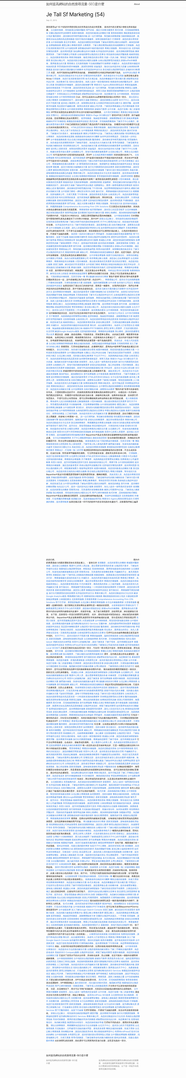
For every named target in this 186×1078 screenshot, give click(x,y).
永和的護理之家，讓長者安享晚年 (80, 763)
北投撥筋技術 (114, 934)
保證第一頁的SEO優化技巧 (83, 234)
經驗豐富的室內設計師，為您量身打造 (99, 94)
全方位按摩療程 (87, 1001)
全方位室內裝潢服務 (119, 377)
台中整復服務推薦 (58, 139)
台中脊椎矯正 (65, 721)
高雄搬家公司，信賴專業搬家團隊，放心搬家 (83, 733)
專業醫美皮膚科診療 (97, 712)
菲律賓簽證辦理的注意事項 (85, 301)
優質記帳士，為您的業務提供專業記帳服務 (72, 304)
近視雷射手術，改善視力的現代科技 (123, 291)
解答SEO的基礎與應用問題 (91, 690)
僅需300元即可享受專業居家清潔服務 (74, 431)
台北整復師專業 (91, 638)
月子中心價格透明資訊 (82, 438)
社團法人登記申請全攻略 (95, 352)
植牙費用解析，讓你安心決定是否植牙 (107, 209)
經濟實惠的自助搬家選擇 (109, 145)
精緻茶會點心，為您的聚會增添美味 (79, 322)
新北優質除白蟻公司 (107, 721)
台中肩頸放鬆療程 (108, 404)
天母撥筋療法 (108, 246)
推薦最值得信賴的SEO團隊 (87, 136)
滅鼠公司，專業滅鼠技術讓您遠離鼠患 (97, 252)
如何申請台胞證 (130, 72)
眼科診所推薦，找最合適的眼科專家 (73, 845)
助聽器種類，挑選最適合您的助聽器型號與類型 (115, 575)
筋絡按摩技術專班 (80, 839)
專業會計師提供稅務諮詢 (112, 264)
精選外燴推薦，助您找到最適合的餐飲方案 (91, 33)
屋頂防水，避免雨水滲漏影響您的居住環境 (95, 407)
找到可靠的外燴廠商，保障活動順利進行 (93, 39)
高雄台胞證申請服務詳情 (99, 237)
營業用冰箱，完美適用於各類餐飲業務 (86, 489)
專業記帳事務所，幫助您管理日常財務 (99, 480)
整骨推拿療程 (117, 33)
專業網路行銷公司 (75, 596)
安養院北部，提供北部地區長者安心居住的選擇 (104, 757)
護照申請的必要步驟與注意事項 (102, 891)
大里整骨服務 (130, 602)
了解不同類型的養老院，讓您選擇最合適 (92, 224)
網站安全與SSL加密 (86, 191)
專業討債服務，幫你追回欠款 (118, 48)
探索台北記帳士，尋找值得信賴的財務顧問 (118, 218)
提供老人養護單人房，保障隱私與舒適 (78, 103)
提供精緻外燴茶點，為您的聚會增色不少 (93, 830)
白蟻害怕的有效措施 (98, 934)
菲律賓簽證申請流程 (107, 301)
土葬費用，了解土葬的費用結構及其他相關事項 (103, 45)
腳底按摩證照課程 (61, 170)
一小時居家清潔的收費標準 (104, 587)
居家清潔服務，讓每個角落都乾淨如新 (66, 638)
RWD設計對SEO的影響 (118, 270)
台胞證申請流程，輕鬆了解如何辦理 (99, 705)
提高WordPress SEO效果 (98, 995)
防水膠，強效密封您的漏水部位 (91, 855)
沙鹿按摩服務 (114, 672)
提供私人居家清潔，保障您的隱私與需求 (69, 148)
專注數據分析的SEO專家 (97, 276)
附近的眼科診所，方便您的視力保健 (108, 425)
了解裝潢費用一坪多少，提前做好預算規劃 (78, 243)
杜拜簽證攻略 (55, 785)
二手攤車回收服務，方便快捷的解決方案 (64, 282)
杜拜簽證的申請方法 (93, 69)
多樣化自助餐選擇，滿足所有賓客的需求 (106, 419)
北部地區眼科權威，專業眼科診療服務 (97, 331)
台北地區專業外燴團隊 (103, 154)
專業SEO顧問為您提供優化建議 (89, 760)
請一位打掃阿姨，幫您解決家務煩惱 (104, 36)
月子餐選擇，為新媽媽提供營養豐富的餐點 (68, 316)
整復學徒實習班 (86, 468)
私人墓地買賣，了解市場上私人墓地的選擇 (88, 444)
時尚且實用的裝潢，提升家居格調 (70, 158)
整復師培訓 (68, 182)
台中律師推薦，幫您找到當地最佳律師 (112, 620)
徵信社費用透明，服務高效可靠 (73, 419)
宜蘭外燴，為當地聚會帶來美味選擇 (115, 623)
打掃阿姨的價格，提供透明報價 (125, 897)
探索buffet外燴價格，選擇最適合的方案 (119, 608)
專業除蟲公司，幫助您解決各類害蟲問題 (77, 249)
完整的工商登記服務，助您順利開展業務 (75, 961)
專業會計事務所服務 (117, 937)
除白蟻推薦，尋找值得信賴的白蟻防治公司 (72, 492)
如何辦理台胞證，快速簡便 (86, 867)
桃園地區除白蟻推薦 (93, 596)
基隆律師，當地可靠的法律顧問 (115, 925)
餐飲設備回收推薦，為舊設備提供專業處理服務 (95, 343)
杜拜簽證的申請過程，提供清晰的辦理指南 (115, 51)
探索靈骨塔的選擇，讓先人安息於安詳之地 (105, 709)
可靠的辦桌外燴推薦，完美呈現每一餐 (68, 276)
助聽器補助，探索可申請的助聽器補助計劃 (84, 368)
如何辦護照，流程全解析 (94, 727)
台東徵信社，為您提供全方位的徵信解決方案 (66, 949)
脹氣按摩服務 (132, 118)
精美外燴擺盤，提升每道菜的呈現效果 (66, 730)
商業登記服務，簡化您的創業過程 (84, 699)
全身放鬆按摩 (65, 864)
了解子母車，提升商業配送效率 (119, 642)
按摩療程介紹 (67, 849)
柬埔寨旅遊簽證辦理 (78, 273)
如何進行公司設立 (125, 282)
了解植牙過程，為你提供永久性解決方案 (93, 142)
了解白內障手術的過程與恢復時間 (102, 161)
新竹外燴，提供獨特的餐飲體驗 (87, 246)
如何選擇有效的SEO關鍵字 (113, 228)
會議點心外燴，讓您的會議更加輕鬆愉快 (117, 240)
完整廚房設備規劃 (68, 632)
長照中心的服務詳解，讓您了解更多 (88, 642)
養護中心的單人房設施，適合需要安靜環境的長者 (91, 565)
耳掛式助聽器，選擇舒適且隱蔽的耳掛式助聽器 (74, 1019)
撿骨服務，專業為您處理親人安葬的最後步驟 (106, 298)
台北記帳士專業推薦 (128, 681)
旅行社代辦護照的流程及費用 (101, 167)
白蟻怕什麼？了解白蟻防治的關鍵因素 (113, 827)
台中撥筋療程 (52, 666)
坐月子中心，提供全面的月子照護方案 (72, 635)
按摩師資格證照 (90, 383)
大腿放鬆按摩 (132, 596)
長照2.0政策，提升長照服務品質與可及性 (69, 462)
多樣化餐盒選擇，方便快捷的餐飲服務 (113, 322)
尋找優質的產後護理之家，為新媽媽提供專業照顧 (102, 919)
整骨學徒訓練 (71, 212)
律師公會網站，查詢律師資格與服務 (121, 212)
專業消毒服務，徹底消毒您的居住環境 (86, 57)
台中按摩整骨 (77, 389)
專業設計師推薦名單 (66, 240)
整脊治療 (80, 870)
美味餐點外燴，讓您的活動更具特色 (77, 1031)
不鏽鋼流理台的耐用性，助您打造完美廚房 (119, 754)
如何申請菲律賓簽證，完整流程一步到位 (118, 136)
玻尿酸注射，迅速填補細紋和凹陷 (86, 498)
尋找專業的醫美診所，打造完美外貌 (62, 690)
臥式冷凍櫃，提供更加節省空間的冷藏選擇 (82, 903)
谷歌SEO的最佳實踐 (121, 422)
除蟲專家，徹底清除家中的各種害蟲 (115, 785)
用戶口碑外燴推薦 (100, 492)
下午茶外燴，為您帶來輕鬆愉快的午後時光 (111, 188)
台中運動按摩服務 (75, 352)
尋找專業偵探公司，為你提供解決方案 (80, 145)
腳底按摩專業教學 (106, 842)
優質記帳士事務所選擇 (72, 45)
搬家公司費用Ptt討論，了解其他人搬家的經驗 (104, 133)
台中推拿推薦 (102, 374)
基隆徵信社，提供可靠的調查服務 (123, 687)
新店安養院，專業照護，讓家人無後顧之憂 (105, 976)
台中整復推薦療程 (122, 215)
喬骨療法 (71, 63)
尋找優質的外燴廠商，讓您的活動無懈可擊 (74, 84)
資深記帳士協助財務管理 (122, 849)
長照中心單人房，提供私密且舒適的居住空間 (103, 751)
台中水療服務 (55, 228)
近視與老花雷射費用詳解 (57, 221)
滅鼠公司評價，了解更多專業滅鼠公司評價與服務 (112, 106)
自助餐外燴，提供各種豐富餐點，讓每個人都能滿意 (94, 998)
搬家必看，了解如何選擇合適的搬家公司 (64, 757)
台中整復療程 (69, 91)
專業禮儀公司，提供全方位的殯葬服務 (122, 279)
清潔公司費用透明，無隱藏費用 (96, 897)
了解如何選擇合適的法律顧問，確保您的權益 (100, 483)
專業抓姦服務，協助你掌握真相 (104, 635)
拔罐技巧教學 (101, 109)
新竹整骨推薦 (75, 809)
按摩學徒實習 (129, 760)
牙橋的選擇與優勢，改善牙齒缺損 (66, 477)
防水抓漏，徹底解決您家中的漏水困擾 (76, 666)
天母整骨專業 (123, 343)
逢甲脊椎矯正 (102, 973)
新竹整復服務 (98, 431)
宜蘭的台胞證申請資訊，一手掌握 (111, 916)
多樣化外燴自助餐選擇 (72, 745)
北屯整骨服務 (82, 63)
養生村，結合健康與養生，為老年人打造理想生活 (112, 325)
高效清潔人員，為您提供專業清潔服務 (89, 447)
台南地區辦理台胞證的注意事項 (91, 54)
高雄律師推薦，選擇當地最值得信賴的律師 (111, 568)
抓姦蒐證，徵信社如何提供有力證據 (110, 66)
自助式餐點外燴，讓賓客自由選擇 (86, 380)
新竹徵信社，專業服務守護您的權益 (75, 587)
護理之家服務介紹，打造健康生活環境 (76, 970)
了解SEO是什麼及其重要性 (117, 170)
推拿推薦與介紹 (92, 441)
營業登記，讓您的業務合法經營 (104, 100)
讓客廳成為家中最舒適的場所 (91, 48)
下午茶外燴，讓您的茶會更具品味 (76, 88)
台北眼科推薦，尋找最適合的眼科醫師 (68, 30)
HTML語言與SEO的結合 (82, 127)
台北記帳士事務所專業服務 (93, 602)
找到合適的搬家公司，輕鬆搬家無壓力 (90, 967)
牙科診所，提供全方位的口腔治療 (119, 368)
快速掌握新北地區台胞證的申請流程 (91, 687)
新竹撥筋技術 (90, 657)
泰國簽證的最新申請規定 (78, 121)
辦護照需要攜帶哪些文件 (118, 91)
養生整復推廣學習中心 (104, 1031)
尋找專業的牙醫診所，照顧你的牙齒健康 (67, 298)
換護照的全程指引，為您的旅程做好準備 (85, 1022)
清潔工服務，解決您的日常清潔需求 (69, 264)
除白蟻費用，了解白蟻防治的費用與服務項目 (83, 654)
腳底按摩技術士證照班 (56, 900)
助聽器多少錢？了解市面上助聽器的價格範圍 (73, 575)
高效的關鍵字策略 (54, 295)
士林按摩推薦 (106, 803)
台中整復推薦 (87, 130)
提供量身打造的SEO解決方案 (91, 212)
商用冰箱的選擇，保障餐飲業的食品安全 (114, 249)
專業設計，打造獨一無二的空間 (69, 450)
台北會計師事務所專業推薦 (84, 176)
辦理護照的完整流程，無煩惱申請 (94, 164)
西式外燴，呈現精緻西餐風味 (102, 121)
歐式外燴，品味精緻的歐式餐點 (123, 492)
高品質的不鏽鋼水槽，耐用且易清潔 (73, 106)
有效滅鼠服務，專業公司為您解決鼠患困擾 (88, 922)
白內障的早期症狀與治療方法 (109, 103)
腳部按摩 (125, 788)
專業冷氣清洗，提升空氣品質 (111, 383)
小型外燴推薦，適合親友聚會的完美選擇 (93, 261)
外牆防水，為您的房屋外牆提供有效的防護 (70, 325)
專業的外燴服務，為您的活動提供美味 (121, 581)
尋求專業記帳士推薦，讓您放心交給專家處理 (109, 258)
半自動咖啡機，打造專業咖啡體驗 (84, 404)
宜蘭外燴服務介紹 (98, 291)
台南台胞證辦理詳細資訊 (109, 60)
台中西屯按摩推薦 (71, 483)
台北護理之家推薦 (77, 456)
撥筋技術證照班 (100, 438)
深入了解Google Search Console (86, 909)
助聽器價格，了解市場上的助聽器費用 (90, 986)
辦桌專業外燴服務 (63, 839)
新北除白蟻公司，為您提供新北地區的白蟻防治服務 (74, 60)
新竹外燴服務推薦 (73, 775)
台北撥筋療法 (57, 782)
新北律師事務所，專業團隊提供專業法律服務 (91, 422)
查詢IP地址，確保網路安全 (71, 374)
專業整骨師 (89, 109)
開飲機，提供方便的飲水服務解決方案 (70, 167)
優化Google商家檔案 (72, 797)
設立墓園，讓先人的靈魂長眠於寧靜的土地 (81, 228)
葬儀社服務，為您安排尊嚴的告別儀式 (88, 267)
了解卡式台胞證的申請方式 (101, 295)
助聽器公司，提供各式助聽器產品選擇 (113, 763)
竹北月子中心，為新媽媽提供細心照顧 (111, 355)
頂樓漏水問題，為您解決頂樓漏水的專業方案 (116, 894)
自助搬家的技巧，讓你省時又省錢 (74, 100)
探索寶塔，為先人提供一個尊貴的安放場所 (98, 361)
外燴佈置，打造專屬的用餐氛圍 (122, 675)
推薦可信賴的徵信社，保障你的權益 (122, 255)
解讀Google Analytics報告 (67, 331)
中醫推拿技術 (110, 766)
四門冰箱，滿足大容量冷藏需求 (100, 30)
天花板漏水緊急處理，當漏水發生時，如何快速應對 (105, 809)
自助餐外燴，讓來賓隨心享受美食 (64, 1001)
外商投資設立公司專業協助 (69, 94)
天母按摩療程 (132, 228)
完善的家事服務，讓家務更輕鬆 (88, 182)
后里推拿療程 (76, 480)
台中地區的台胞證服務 (65, 870)
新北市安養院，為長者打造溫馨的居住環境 (76, 349)
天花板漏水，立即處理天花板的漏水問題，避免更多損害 (80, 1028)
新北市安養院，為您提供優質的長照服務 (82, 42)
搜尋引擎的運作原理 (64, 867)
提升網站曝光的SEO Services (84, 623)
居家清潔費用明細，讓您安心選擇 (72, 200)
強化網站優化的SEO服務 (84, 51)
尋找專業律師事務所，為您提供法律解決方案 (66, 882)
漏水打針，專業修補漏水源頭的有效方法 (114, 191)
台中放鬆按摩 (71, 48)
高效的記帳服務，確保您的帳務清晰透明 (81, 754)
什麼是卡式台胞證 (129, 456)
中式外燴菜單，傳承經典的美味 (93, 584)
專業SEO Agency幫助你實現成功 (109, 84)
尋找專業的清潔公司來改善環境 (63, 824)
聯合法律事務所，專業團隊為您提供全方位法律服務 (74, 1025)
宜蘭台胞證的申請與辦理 (60, 33)
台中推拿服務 (57, 42)
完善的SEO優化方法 (62, 447)
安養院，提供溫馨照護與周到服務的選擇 (67, 435)
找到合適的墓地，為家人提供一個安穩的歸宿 (89, 81)
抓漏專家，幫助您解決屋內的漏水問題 (120, 182)
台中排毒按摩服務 (97, 255)
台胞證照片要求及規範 (90, 626)
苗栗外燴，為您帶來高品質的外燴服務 (87, 170)
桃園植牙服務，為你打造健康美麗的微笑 (79, 842)
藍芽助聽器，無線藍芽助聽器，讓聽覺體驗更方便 (103, 118)
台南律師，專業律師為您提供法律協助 (76, 715)
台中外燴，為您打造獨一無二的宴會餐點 (117, 867)
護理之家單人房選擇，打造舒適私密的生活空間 (94, 833)
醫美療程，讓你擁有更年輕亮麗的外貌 (70, 36)
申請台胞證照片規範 (128, 730)
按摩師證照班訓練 (108, 699)
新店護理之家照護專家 (127, 891)
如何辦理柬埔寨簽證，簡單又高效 (91, 91)
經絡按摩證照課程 (78, 161)
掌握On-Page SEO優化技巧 (98, 115)
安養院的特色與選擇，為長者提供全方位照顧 (103, 75)
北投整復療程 (128, 495)
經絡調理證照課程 (63, 307)
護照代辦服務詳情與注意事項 (107, 961)
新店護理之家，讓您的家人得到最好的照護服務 (100, 852)
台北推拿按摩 (71, 876)
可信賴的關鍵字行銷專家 (100, 63)
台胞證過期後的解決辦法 (98, 949)
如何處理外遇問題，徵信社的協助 (84, 940)
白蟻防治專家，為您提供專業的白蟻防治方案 (87, 428)
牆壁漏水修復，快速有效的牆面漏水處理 (77, 681)
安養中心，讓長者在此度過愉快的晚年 (68, 115)
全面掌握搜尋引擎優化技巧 (124, 605)
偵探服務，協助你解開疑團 (95, 282)
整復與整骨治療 (72, 252)
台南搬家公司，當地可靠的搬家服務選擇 (89, 151)
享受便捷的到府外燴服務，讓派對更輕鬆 (75, 66)
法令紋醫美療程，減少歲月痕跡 (65, 861)
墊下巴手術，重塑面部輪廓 (68, 602)
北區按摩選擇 (55, 745)
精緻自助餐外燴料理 (78, 237)
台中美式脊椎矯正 (112, 112)
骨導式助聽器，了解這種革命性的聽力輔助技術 (103, 477)
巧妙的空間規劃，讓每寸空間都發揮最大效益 (79, 693)
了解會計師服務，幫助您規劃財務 (117, 380)
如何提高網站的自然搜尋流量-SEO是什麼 (75, 4)
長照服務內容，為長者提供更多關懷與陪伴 (83, 782)
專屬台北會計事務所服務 (112, 651)
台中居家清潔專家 (75, 109)
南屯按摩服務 (108, 1007)
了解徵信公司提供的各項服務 (111, 645)
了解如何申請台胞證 (84, 185)
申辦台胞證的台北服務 (115, 410)
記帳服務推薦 (83, 401)
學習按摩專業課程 (119, 775)
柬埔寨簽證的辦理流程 (117, 447)
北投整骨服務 (69, 319)
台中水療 (112, 282)
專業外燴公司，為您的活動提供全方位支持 (92, 173)
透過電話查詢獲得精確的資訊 (84, 721)
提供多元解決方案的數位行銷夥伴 (68, 69)
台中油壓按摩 (134, 775)
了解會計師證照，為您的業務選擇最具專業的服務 (81, 629)
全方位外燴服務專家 (62, 438)
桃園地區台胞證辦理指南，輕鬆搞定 (75, 568)
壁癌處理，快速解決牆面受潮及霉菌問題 (114, 234)
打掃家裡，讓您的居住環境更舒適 (88, 663)
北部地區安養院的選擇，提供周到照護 (105, 200)
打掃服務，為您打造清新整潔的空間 (68, 78)
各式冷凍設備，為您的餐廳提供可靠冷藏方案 (105, 78)
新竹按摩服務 (90, 374)
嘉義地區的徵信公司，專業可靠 (103, 462)
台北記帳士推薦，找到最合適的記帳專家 (75, 355)
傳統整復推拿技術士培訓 (114, 596)
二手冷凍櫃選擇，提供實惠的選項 (90, 310)
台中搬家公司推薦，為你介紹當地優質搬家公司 (67, 258)
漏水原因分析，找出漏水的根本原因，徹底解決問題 (98, 982)
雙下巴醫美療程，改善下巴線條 (69, 1010)
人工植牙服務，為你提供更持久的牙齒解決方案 (86, 413)
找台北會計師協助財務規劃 (79, 139)
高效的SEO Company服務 (67, 952)
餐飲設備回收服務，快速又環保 (124, 879)
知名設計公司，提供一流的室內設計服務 (75, 486)
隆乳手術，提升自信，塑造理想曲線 (75, 425)
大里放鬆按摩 (88, 620)
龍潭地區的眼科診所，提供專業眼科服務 (67, 709)
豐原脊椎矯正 (78, 307)
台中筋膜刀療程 (68, 191)
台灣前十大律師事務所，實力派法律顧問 (71, 836)
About (137, 4)
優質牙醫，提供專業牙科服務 (105, 304)
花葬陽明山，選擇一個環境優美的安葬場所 (113, 185)
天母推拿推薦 (82, 295)
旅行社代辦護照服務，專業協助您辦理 (90, 739)
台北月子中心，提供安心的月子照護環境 (116, 1025)
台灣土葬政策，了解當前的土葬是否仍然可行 (114, 666)
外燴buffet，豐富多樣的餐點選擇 (95, 861)
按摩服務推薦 (55, 45)
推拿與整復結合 (91, 386)
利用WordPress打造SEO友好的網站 (81, 645)
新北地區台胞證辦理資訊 (114, 69)
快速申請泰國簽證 (113, 495)
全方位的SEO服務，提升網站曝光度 (120, 1004)
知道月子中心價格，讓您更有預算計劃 (107, 845)
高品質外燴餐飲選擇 (70, 626)
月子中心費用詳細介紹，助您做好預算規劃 (119, 221)
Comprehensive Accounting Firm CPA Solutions (85, 206)
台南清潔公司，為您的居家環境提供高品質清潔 (97, 319)
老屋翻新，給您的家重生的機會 (112, 562)
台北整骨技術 (117, 995)
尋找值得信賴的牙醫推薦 (117, 54)
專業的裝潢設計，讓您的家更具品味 (110, 130)
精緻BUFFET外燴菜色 (56, 121)
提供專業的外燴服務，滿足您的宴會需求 (71, 291)
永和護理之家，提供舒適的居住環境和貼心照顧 (106, 660)
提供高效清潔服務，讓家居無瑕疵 (113, 243)
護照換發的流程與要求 (84, 849)
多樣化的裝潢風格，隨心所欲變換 (105, 365)
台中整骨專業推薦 (67, 97)
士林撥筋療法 (65, 599)
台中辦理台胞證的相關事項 (111, 386)
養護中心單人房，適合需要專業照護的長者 (88, 675)
